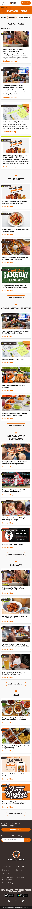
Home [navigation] (3, 7)
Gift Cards (20, 866)
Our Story (20, 877)
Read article (7, 206)
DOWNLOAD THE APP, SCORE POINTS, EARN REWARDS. (16, 891)
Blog (18, 874)
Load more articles (15, 297)
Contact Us (6, 866)
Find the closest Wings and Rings (12, 836)
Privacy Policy (7, 883)
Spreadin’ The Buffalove (10, 446)
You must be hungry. (8, 825)
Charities (5, 870)
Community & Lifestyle (10, 70)
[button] (16, 830)
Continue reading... (10, 61)
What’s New (7, 140)
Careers (19, 870)
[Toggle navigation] (3, 3)
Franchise (6, 874)
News (5, 702)
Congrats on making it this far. (11, 824)
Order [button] (24, 3)
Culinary (6, 33)
